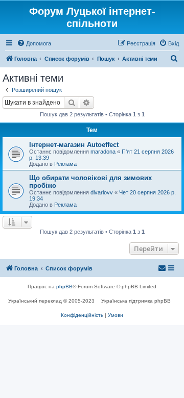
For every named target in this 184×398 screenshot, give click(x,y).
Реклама (65, 164)
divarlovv (101, 192)
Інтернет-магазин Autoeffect (74, 144)
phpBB (64, 286)
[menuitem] (34, 43)
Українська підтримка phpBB (136, 301)
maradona (103, 151)
